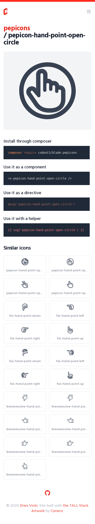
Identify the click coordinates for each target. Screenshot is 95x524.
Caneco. (57, 510)
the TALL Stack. (76, 505)
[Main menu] (88, 11)
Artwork (38, 510)
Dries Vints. (29, 505)
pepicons (17, 28)
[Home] (6, 11)
